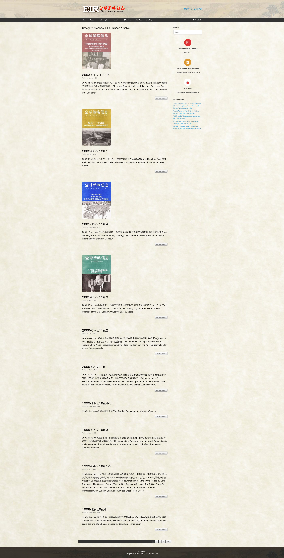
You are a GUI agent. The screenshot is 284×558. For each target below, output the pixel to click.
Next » (168, 541)
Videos (141, 20)
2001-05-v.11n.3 (95, 296)
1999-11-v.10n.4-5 (96, 402)
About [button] (92, 20)
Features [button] (116, 20)
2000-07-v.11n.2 (95, 330)
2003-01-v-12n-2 (95, 74)
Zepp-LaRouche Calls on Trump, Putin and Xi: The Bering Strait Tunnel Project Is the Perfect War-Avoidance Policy (187, 106)
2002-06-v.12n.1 (95, 150)
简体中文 (197, 8)
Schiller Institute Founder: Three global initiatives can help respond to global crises (187, 127)
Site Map (149, 20)
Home (85, 20)
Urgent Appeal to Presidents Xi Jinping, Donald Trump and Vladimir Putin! (186, 112)
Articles (129, 20)
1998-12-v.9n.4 (94, 509)
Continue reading (161, 98)
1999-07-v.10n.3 (95, 429)
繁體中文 (188, 8)
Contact (198, 20)
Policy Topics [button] (103, 20)
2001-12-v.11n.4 (95, 223)
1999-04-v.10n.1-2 (96, 465)
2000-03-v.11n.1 (95, 366)
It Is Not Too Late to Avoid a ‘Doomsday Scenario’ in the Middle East (186, 122)
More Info (187, 53)
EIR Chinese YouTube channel (187, 92)
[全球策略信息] (103, 9)
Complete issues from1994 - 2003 (187, 72)
